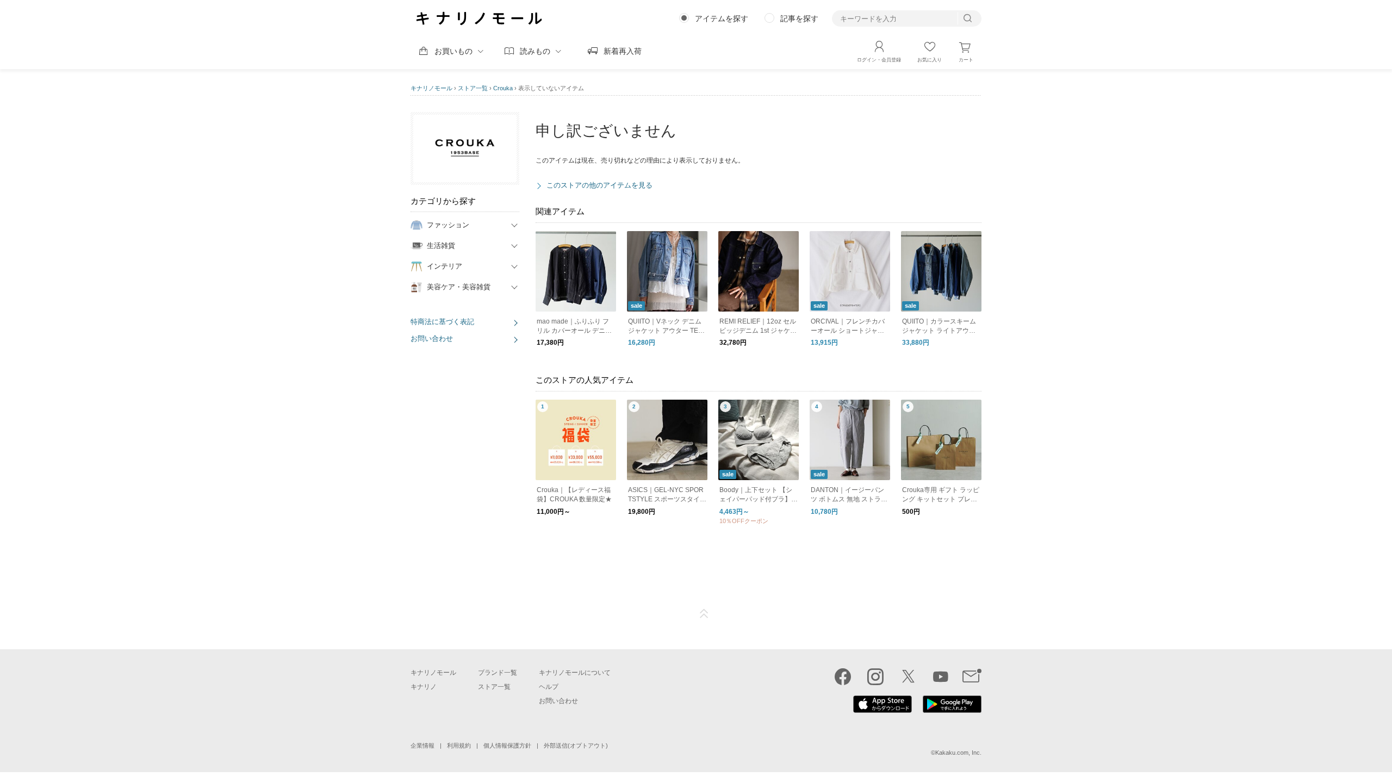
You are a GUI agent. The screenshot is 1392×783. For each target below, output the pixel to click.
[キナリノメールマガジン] (971, 676)
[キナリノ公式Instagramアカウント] (875, 676)
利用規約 (459, 745)
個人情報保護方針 (507, 745)
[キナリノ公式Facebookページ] (843, 676)
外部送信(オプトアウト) (576, 745)
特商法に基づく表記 (442, 322)
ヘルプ (548, 687)
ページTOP (704, 614)
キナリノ (424, 687)
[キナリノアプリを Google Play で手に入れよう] (952, 710)
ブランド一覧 (497, 672)
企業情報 (422, 745)
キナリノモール (431, 88)
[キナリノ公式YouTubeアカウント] (941, 676)
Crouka (503, 88)
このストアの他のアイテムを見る (599, 185)
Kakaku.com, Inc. (958, 752)
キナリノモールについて (575, 672)
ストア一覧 (473, 88)
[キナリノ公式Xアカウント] (908, 676)
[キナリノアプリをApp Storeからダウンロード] (882, 710)
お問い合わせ (432, 338)
